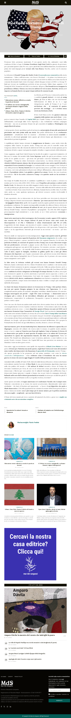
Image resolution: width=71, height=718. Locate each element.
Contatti (10, 676)
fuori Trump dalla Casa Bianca (56, 313)
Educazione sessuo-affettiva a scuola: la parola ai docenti (19, 464)
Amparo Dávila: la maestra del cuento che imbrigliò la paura (29, 635)
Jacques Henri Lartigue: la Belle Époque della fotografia (27, 653)
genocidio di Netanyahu (46, 351)
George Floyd (39, 311)
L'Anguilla (44, 35)
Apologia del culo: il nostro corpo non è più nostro (25, 659)
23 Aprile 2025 (36, 35)
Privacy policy (19, 676)
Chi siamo (3, 676)
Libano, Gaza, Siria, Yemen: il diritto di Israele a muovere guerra (19, 510)
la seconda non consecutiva (49, 75)
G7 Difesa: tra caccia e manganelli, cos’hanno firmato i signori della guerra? (17, 106)
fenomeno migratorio (47, 238)
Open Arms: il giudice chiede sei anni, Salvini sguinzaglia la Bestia (51, 510)
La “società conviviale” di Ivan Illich (21, 648)
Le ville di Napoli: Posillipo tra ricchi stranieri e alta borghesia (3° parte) (33, 642)
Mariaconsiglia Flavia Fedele (20, 35)
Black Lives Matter (54, 346)
